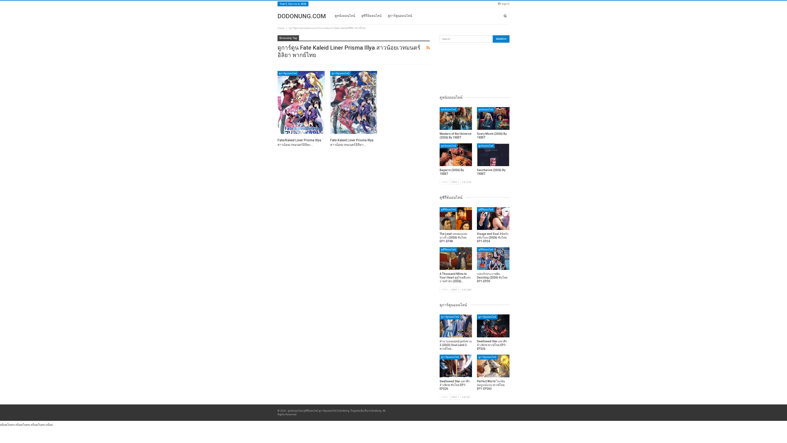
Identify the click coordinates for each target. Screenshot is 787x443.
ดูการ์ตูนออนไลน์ (400, 16)
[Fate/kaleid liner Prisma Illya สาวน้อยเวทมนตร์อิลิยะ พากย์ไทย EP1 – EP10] (301, 102)
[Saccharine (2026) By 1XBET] (493, 154)
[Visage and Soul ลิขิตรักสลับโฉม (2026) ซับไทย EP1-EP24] (493, 218)
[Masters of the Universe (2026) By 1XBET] (456, 118)
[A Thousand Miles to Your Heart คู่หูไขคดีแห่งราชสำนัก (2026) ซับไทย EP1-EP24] (456, 258)
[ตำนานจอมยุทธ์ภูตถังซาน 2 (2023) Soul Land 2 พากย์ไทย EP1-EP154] (456, 325)
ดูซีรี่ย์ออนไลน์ (371, 16)
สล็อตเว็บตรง (7, 424)
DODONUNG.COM (301, 16)
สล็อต (49, 424)
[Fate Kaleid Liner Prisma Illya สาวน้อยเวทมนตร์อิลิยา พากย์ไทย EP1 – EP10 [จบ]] (353, 102)
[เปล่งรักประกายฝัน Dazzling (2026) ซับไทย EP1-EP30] (493, 258)
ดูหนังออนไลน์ (345, 16)
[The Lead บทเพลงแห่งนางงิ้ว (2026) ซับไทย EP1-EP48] (456, 218)
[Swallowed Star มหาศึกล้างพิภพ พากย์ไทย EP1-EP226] (493, 325)
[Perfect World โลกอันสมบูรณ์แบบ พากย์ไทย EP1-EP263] (493, 366)
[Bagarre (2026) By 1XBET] (456, 154)
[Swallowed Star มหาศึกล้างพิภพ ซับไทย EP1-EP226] (456, 366)
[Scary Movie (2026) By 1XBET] (493, 118)
